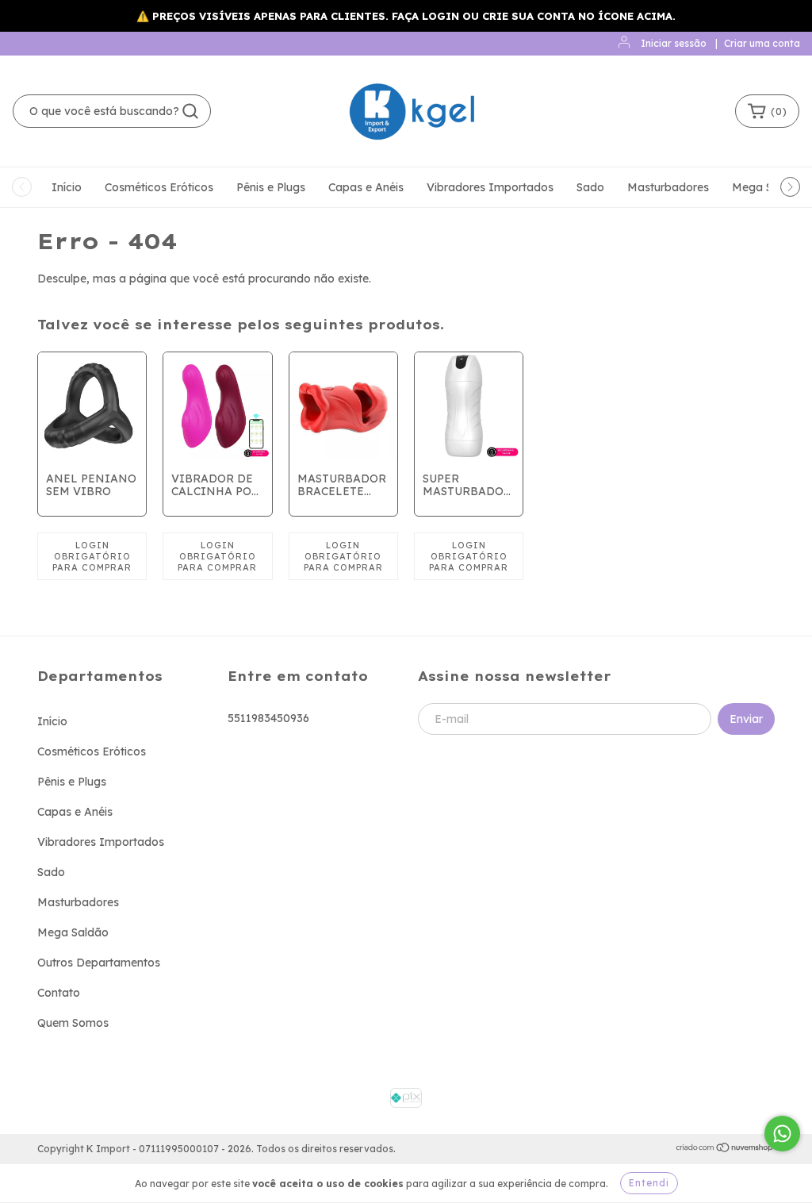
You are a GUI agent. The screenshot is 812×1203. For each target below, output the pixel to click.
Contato (58, 993)
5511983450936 (268, 718)
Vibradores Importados (490, 187)
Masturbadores (668, 187)
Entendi (649, 1183)
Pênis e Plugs (270, 187)
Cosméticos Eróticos (159, 187)
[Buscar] (190, 111)
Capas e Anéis (366, 187)
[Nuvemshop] (725, 1149)
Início (67, 187)
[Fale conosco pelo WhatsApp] (782, 1133)
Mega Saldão (73, 932)
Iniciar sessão (674, 43)
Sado (590, 187)
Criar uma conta (762, 43)
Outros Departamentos (98, 962)
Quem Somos (73, 1023)
